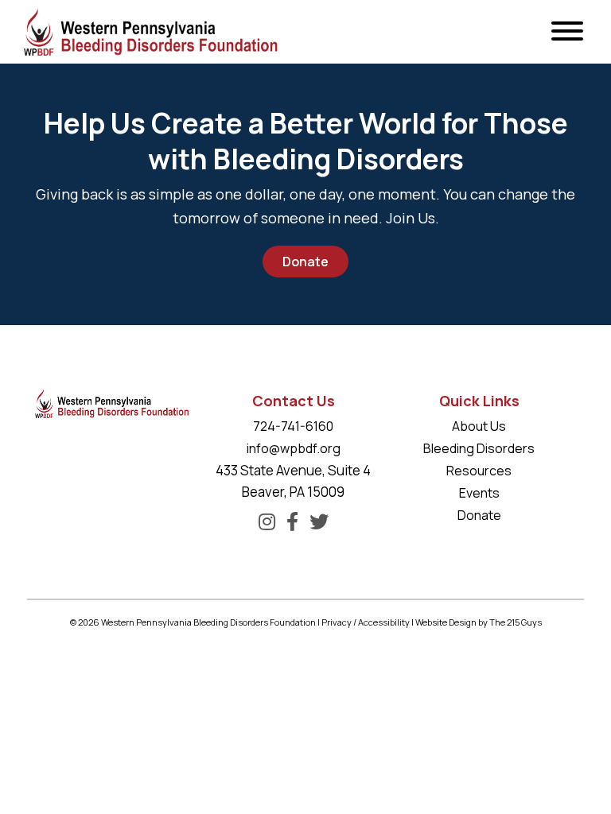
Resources (479, 470)
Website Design (446, 622)
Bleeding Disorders (479, 448)
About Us (479, 426)
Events (479, 493)
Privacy (336, 622)
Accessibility (384, 622)
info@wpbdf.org (294, 448)
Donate (305, 261)
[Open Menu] (567, 32)
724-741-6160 (293, 426)
